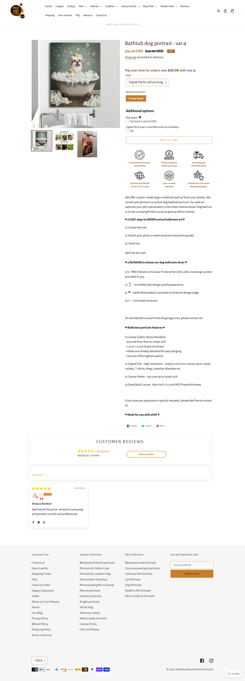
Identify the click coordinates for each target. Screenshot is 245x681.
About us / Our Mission (46, 601)
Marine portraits (90, 590)
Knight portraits (90, 601)
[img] (41, 488)
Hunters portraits (91, 596)
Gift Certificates (89, 629)
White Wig (86, 607)
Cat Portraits (132, 579)
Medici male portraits (93, 618)
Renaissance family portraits (97, 562)
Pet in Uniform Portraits (139, 596)
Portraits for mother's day (95, 573)
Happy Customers (43, 590)
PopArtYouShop (183, 669)
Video (35, 596)
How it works (40, 568)
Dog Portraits (133, 585)
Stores (36, 607)
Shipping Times (41, 573)
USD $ (38, 660)
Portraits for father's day (94, 568)
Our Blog (37, 612)
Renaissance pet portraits (140, 562)
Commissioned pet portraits (142, 568)
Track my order (41, 585)
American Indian (90, 612)
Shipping (130, 57)
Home (109, 24)
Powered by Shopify (202, 669)
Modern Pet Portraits (138, 590)
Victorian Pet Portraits (138, 573)
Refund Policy (40, 624)
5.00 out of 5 (102, 451)
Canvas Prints (88, 624)
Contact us (38, 562)
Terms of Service (42, 635)
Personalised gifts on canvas (97, 585)
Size (128, 75)
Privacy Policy (40, 618)
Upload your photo (135, 92)
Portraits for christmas (93, 579)
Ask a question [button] (146, 454)
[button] (33, 522)
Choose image (136, 98)
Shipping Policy (41, 629)
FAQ (34, 579)
